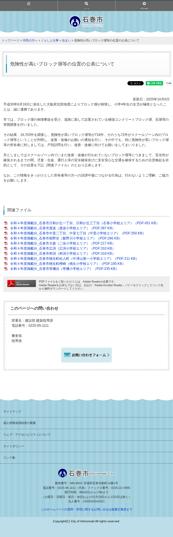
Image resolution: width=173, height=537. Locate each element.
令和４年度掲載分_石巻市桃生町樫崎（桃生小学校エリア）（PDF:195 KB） (68, 263)
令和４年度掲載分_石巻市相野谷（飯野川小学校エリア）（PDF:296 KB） (66, 238)
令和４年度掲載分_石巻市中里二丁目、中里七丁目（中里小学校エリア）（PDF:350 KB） (78, 233)
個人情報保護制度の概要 (19, 423)
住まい (66, 40)
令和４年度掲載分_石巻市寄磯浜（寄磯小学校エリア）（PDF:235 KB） (64, 269)
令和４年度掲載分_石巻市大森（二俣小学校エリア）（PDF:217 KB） (62, 243)
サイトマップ (12, 411)
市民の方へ (30, 40)
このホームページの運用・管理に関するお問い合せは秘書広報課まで (86, 509)
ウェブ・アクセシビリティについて (27, 434)
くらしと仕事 (50, 40)
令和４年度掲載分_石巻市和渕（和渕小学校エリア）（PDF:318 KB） (62, 253)
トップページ (10, 40)
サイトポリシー (13, 446)
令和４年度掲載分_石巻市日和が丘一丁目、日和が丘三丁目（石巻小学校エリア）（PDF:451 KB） (84, 223)
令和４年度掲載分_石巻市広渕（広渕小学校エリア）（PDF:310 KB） (62, 248)
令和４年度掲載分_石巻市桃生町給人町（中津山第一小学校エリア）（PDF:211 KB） (74, 258)
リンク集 (9, 457)
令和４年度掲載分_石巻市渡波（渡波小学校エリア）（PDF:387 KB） (62, 228)
